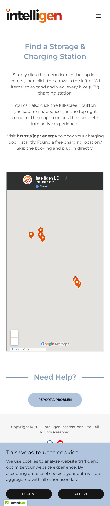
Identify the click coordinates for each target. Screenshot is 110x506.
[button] (99, 16)
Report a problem (55, 400)
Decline (29, 494)
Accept (80, 494)
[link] (34, 15)
